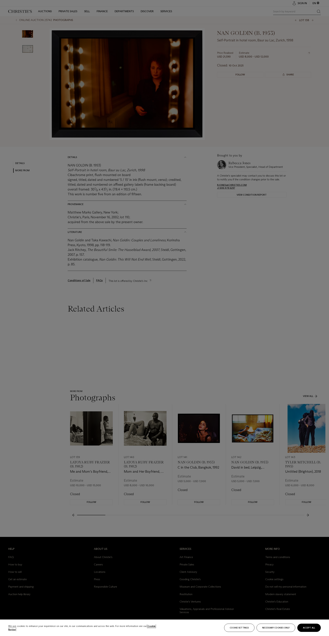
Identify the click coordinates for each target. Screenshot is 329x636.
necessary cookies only (276, 627)
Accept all (309, 627)
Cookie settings (239, 627)
